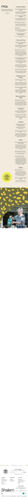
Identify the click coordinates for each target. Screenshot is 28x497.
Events (2, 482)
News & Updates (3, 483)
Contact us (7, 13)
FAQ (18, 483)
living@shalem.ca (22, 486)
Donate (19, 482)
